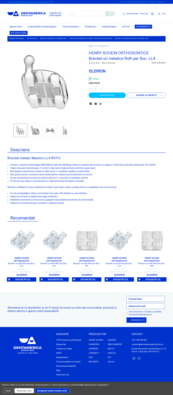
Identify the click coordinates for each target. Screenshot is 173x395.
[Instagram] (139, 358)
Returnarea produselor (66, 366)
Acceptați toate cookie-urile (52, 390)
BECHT (111, 349)
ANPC (59, 353)
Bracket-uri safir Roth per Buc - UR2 (151, 264)
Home (122, 2)
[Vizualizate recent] (153, 13)
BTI (109, 357)
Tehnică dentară (70, 26)
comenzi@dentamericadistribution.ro (147, 344)
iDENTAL (112, 353)
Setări (8, 390)
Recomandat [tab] (22, 217)
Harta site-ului (62, 375)
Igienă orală (16, 26)
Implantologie (109, 26)
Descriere (20, 149)
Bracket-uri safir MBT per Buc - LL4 (54, 264)
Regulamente (62, 357)
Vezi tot (111, 362)
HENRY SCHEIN (96, 340)
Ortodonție (90, 26)
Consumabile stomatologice (42, 26)
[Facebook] (91, 104)
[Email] (96, 104)
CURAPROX (94, 344)
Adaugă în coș (22, 279)
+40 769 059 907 (139, 340)
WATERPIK (94, 362)
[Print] (100, 104)
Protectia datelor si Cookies (68, 362)
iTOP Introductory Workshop (68, 340)
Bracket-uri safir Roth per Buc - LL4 (21, 264)
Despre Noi (61, 344)
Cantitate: (94, 83)
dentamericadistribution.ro (140, 314)
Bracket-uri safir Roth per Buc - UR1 (86, 264)
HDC (91, 357)
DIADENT (112, 340)
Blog (152, 2)
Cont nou (144, 13)
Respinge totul (24, 390)
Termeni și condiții (64, 349)
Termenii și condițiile (153, 312)
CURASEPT (94, 353)
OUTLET (126, 26)
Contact (160, 2)
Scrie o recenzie (159, 63)
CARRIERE (93, 349)
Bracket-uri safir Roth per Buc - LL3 (119, 264)
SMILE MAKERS (115, 344)
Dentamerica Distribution (138, 2)
